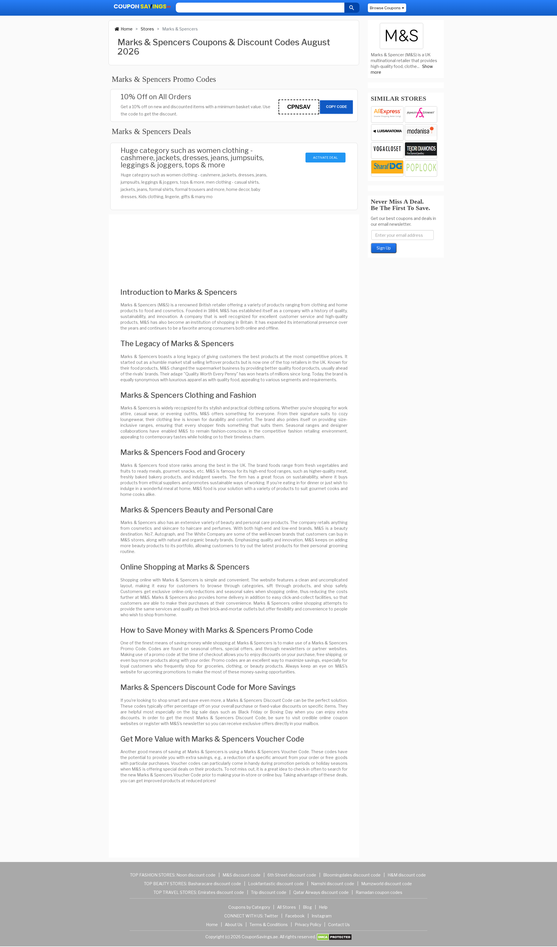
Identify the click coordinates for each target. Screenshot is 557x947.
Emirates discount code (221, 892)
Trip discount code (268, 892)
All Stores (286, 907)
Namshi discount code (332, 883)
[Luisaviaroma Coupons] (387, 132)
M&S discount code (242, 874)
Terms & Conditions (268, 924)
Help (323, 907)
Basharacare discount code (214, 883)
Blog (307, 907)
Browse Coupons (385, 8)
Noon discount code (196, 874)
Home (127, 28)
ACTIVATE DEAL (325, 158)
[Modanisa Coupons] (421, 132)
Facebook (295, 915)
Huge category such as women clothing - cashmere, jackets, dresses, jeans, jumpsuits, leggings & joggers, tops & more (192, 158)
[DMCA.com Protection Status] (334, 936)
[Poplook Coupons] (421, 168)
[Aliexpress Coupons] (387, 114)
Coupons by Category (249, 907)
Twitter (271, 915)
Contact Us (339, 924)
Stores (147, 28)
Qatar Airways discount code (321, 892)
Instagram (322, 915)
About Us (234, 924)
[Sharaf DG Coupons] (387, 168)
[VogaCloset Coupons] (387, 150)
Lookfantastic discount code (276, 883)
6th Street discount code (291, 874)
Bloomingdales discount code (352, 874)
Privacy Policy (308, 924)
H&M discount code (407, 874)
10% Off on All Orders (156, 96)
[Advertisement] (234, 246)
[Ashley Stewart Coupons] (421, 114)
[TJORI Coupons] (421, 150)
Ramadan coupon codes (379, 892)
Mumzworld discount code (386, 883)
